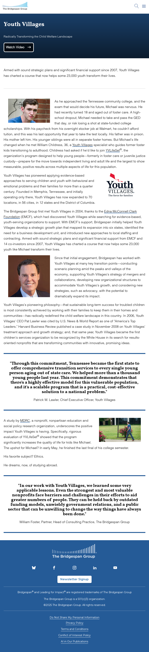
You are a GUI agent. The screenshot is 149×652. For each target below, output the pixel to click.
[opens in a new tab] (34, 568)
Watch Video (15, 47)
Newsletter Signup (74, 579)
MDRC (25, 420)
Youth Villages (82, 145)
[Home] (15, 7)
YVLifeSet (113, 150)
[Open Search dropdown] (136, 7)
